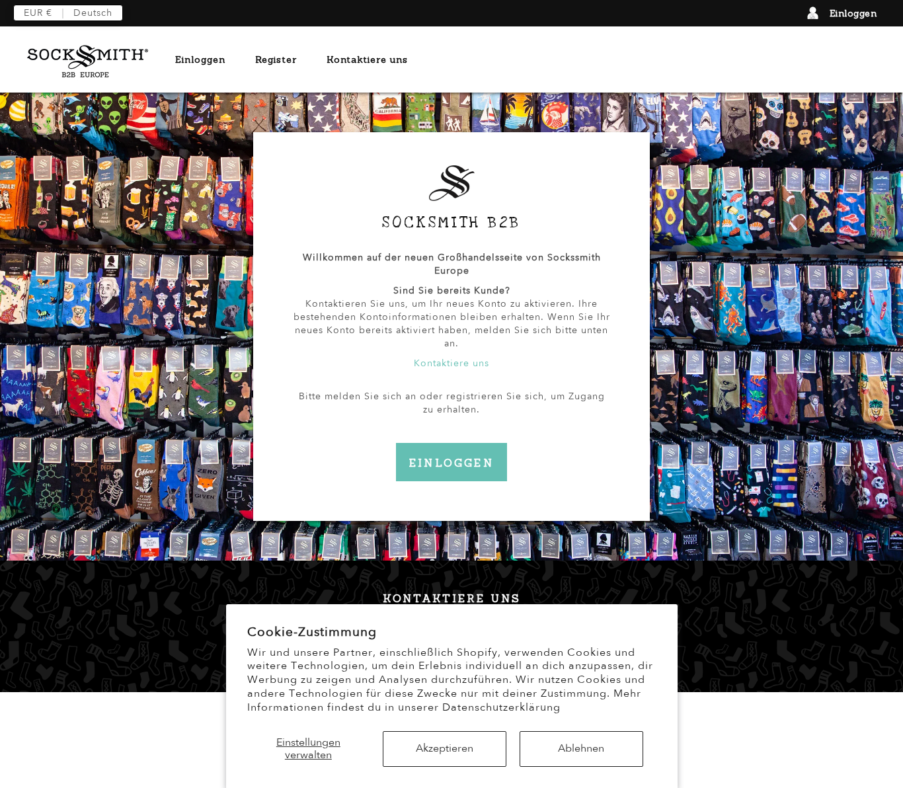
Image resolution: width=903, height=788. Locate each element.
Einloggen (853, 13)
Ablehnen (581, 748)
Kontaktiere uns (367, 59)
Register (276, 59)
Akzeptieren (444, 748)
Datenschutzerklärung (501, 707)
